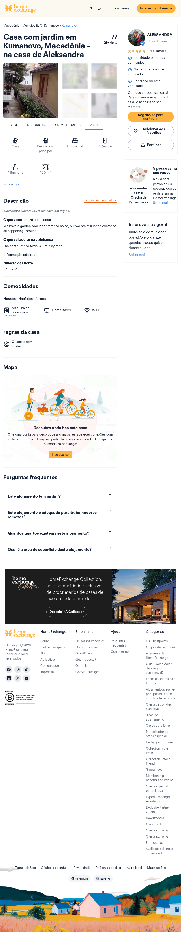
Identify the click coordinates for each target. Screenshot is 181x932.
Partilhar (154, 145)
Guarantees (154, 769)
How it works (155, 818)
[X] (17, 678)
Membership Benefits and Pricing (160, 778)
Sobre (44, 641)
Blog (43, 653)
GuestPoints (83, 653)
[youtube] (26, 678)
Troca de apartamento (155, 717)
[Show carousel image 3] (75, 105)
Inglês (64, 211)
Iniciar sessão (121, 8)
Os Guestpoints (157, 641)
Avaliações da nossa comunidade (160, 851)
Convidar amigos (87, 672)
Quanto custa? (85, 659)
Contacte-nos (120, 651)
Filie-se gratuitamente (156, 8)
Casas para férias (158, 725)
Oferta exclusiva (157, 830)
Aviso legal (134, 867)
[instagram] (17, 669)
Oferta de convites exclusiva (159, 707)
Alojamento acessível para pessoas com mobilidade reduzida (160, 694)
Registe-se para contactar (151, 117)
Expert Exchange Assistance (158, 799)
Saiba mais (161, 203)
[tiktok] (26, 669)
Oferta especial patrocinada (157, 788)
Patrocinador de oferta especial (157, 734)
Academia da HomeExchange (157, 656)
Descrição (36, 125)
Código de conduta (54, 867)
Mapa (94, 125)
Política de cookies (109, 867)
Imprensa (47, 672)
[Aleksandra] (136, 37)
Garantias (82, 665)
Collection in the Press (157, 751)
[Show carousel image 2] (104, 76)
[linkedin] (8, 678)
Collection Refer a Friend (158, 761)
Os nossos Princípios (90, 641)
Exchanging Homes (159, 742)
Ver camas (11, 184)
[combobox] (79, 878)
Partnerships (155, 842)
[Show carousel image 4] (104, 105)
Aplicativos (48, 659)
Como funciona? (86, 647)
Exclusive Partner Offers (158, 810)
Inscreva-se (60, 454)
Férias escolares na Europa (159, 681)
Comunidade (49, 665)
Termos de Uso (25, 867)
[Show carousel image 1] (75, 76)
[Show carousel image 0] (30, 90)
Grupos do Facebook (160, 647)
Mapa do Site (156, 867)
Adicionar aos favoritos (154, 131)
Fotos (13, 125)
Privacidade (82, 867)
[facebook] (8, 669)
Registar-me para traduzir (100, 200)
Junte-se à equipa (52, 647)
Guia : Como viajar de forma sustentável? (159, 668)
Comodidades (68, 125)
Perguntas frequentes (118, 643)
